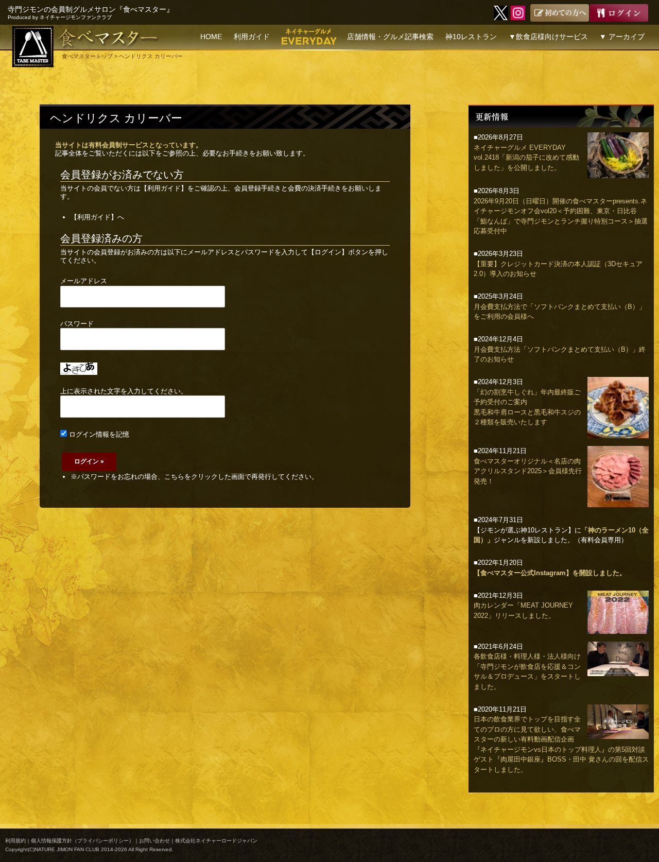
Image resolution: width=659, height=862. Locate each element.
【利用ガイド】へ (97, 217)
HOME (211, 36)
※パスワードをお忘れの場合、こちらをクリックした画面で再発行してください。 (194, 476)
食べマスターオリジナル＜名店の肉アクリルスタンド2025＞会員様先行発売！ (528, 471)
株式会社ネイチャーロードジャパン (216, 840)
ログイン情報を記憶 (98, 434)
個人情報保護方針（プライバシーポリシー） (82, 840)
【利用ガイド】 (164, 188)
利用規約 (15, 840)
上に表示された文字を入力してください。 (123, 391)
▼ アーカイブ (622, 36)
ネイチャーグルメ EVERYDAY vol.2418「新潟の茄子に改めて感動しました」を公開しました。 (526, 157)
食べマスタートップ (87, 56)
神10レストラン (471, 36)
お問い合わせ (154, 840)
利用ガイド (252, 36)
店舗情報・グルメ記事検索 (390, 36)
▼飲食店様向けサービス (548, 36)
